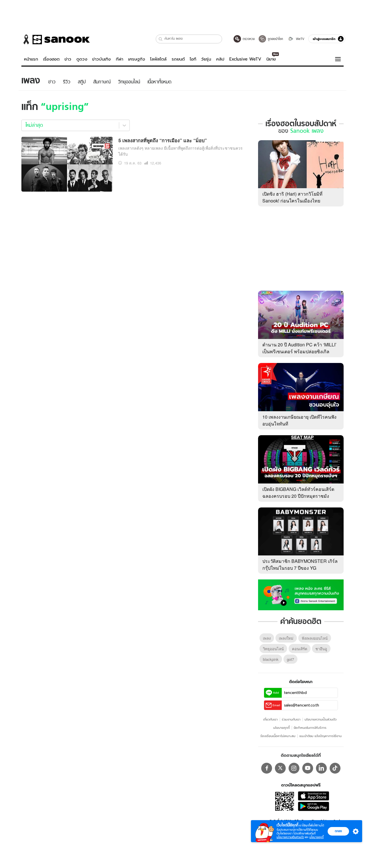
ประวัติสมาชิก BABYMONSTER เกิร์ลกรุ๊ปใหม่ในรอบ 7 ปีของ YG (300, 564)
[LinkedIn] (321, 768)
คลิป (220, 59)
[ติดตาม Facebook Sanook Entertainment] (301, 594)
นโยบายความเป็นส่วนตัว (320, 719)
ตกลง (338, 831)
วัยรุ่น (206, 59)
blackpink (271, 659)
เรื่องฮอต (51, 59)
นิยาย (271, 59)
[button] (160, 39)
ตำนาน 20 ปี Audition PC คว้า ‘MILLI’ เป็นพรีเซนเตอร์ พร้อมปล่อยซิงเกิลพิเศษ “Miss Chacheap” (299, 351)
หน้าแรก (31, 59)
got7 (290, 659)
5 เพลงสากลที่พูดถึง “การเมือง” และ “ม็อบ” (162, 140)
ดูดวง (81, 59)
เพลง (267, 638)
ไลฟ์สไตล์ (158, 59)
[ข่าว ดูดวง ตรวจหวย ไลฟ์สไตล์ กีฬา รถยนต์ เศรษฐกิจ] (55, 39)
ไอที (193, 59)
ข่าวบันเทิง (101, 59)
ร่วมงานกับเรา (291, 719)
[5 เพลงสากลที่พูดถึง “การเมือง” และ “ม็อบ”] (67, 163)
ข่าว (67, 59)
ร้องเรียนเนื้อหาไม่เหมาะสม (277, 736)
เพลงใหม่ (286, 638)
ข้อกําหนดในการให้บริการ (310, 727)
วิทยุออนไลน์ (273, 648)
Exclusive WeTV (245, 59)
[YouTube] (307, 768)
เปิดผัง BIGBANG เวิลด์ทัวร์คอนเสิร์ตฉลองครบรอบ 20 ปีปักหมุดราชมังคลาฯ (298, 496)
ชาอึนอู (321, 648)
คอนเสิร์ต (299, 648)
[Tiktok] (335, 768)
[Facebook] (266, 768)
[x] (280, 768)
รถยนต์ (178, 59)
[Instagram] (294, 768)
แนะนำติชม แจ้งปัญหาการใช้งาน (320, 736)
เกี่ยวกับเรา (270, 719)
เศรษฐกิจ (136, 59)
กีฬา (119, 59)
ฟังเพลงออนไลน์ (315, 638)
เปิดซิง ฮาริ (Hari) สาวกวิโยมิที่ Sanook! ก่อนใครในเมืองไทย (292, 197)
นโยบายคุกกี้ (281, 727)
